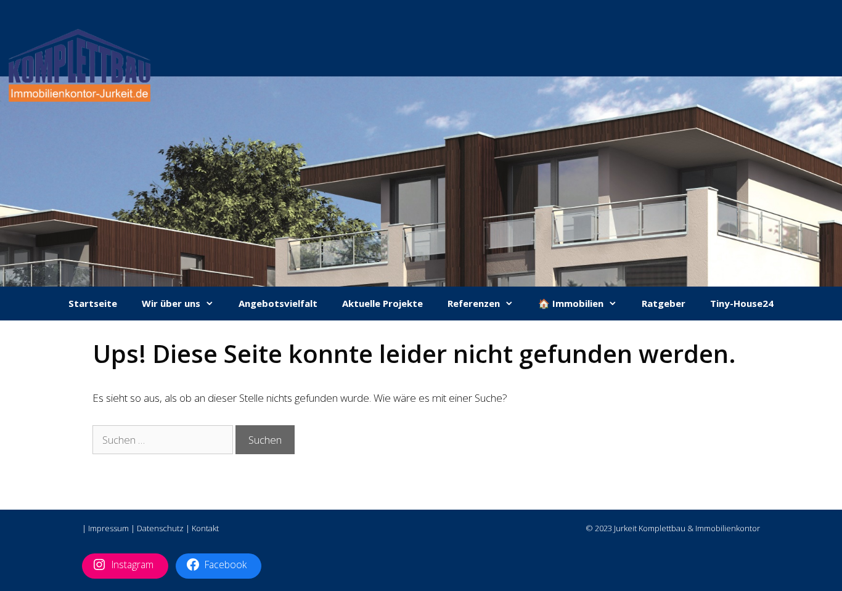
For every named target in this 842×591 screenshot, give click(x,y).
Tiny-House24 (742, 303)
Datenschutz (160, 528)
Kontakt (205, 528)
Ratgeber (663, 303)
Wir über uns (171, 303)
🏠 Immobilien (570, 303)
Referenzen (474, 303)
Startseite (92, 303)
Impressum (108, 528)
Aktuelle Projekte (382, 303)
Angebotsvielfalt (278, 303)
